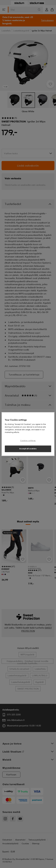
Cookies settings (28, 441)
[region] (28, 434)
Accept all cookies (28, 449)
